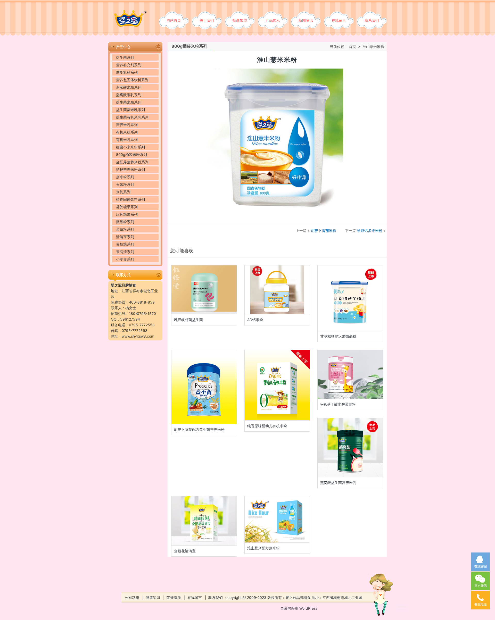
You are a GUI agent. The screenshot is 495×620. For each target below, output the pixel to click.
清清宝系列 (125, 236)
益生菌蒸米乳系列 (130, 109)
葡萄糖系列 (125, 244)
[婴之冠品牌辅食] (127, 13)
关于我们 (207, 20)
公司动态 (132, 597)
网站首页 (174, 20)
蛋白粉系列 (125, 229)
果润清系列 (125, 251)
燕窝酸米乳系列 (128, 95)
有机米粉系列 (127, 132)
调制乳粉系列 (127, 72)
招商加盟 (240, 20)
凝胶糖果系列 (127, 207)
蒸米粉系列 (125, 177)
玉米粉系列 (125, 184)
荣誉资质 (174, 597)
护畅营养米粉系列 (130, 169)
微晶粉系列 (125, 222)
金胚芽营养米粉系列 (132, 162)
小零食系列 (125, 259)
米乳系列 (123, 192)
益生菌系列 (125, 57)
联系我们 (372, 20)
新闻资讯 (306, 20)
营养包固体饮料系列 (132, 80)
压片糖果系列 (127, 214)
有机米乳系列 (127, 139)
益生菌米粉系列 (128, 102)
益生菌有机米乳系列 (132, 117)
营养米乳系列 (127, 124)
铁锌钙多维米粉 (369, 230)
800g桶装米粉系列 (131, 154)
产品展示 (273, 20)
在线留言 (339, 20)
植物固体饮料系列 (130, 199)
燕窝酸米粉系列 (128, 87)
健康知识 (153, 597)
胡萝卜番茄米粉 (323, 230)
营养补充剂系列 (128, 65)
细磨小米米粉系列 (130, 147)
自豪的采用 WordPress (298, 608)
